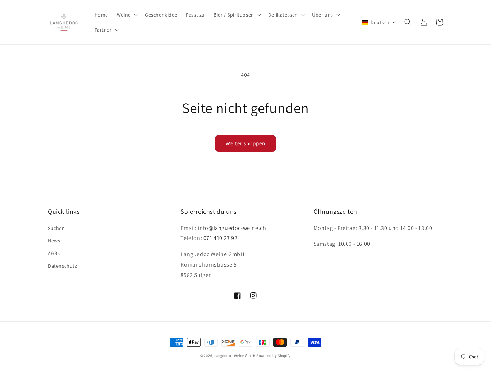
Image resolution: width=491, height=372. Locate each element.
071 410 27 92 (220, 238)
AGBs (54, 253)
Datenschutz (62, 266)
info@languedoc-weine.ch (232, 228)
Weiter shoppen (245, 143)
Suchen (56, 228)
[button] (127, 14)
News (54, 240)
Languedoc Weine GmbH (235, 355)
